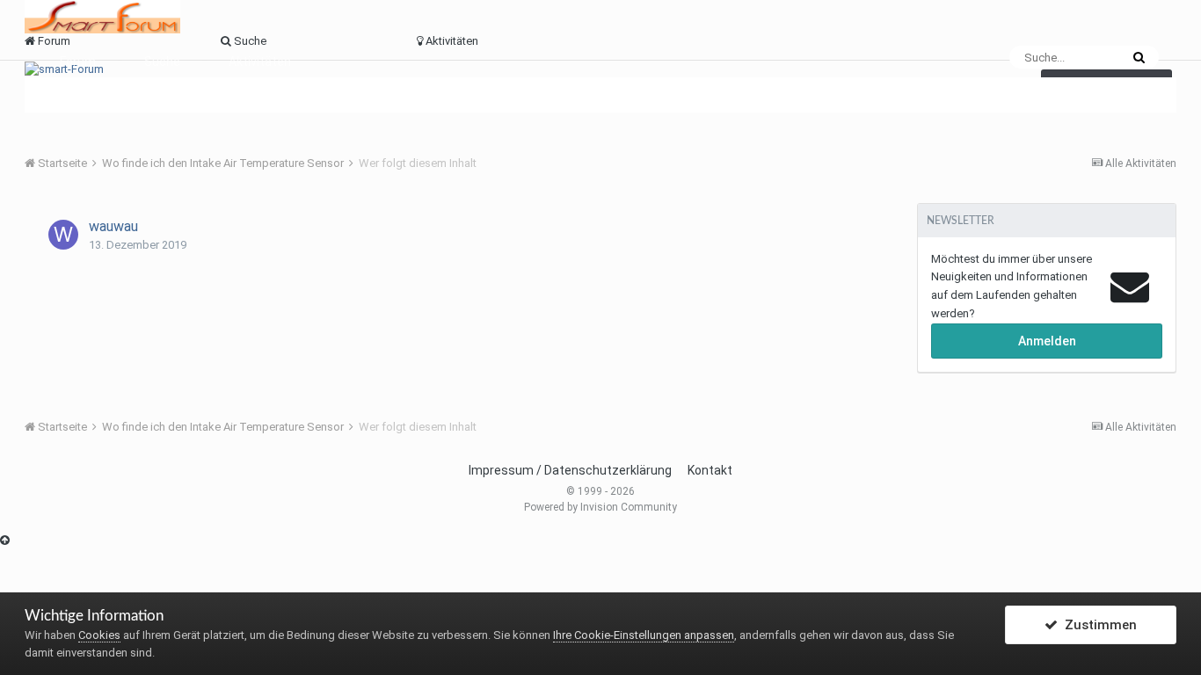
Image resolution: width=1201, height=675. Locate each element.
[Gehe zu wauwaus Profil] (63, 235)
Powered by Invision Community (600, 507)
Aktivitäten (260, 61)
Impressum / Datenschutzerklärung (570, 470)
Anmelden (1047, 341)
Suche (162, 61)
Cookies (99, 635)
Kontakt (710, 470)
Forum (78, 61)
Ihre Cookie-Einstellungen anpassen (643, 635)
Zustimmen (1097, 625)
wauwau (113, 226)
